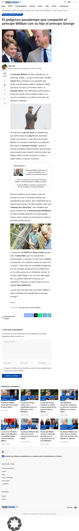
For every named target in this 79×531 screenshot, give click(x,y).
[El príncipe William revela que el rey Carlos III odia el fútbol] (10, 394)
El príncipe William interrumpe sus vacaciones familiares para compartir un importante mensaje (36, 172)
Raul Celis (11, 66)
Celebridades (6, 396)
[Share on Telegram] (4, 94)
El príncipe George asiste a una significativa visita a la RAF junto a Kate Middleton (29, 407)
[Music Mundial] (13, 2)
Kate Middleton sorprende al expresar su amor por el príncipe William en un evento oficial (68, 407)
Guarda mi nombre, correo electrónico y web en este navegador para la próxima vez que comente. (27, 369)
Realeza (13, 14)
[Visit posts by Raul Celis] (5, 67)
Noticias (5, 14)
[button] (3, 2)
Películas (72, 425)
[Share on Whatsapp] (4, 89)
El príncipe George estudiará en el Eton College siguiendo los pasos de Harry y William (48, 407)
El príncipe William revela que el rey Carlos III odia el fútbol (9, 405)
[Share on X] (4, 85)
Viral (20, 14)
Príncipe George (24, 307)
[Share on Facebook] (4, 80)
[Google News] (75, 507)
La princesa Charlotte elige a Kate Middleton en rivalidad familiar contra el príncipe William (9, 436)
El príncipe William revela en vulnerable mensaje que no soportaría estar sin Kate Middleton (47, 436)
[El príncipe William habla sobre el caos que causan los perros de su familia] (30, 423)
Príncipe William (35, 307)
